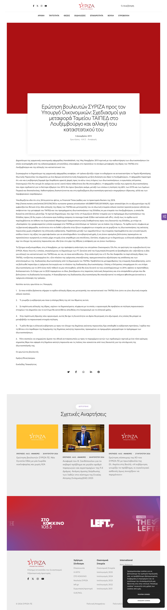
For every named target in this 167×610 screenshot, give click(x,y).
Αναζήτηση (128, 6)
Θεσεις (67, 16)
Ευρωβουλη (123, 16)
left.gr (76, 585)
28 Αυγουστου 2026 (50, 454)
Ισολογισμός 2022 (105, 585)
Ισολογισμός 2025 (105, 572)
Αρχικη (41, 16)
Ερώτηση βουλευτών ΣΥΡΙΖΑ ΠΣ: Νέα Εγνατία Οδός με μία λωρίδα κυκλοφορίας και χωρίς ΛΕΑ (35, 461)
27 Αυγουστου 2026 (142, 454)
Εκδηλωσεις (80, 16)
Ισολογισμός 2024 (105, 576)
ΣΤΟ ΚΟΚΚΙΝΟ (80, 576)
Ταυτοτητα (54, 16)
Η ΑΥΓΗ (77, 572)
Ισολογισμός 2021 (104, 589)
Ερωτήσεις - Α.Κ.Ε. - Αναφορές (83, 140)
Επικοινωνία (79, 568)
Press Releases (126, 565)
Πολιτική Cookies (120, 604)
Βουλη (111, 16)
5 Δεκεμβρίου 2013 (83, 136)
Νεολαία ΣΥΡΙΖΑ (81, 580)
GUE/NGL (78, 593)
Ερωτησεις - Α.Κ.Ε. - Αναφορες (28, 454)
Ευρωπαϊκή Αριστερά (83, 589)
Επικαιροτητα (96, 16)
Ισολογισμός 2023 (105, 580)
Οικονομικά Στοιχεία (106, 568)
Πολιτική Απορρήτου (96, 604)
